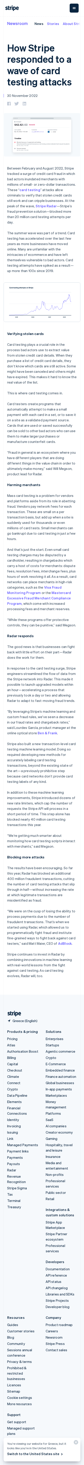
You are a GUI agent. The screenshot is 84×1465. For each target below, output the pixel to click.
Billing (11, 1057)
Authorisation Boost (22, 1051)
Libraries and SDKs (60, 1294)
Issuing (12, 1132)
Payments (15, 1157)
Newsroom (17, 23)
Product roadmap (59, 1324)
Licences (14, 1385)
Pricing (12, 1038)
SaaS (50, 1119)
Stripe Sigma (17, 1188)
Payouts (13, 1163)
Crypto (12, 1089)
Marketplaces (56, 1095)
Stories (53, 23)
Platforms (53, 1113)
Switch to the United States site (33, 1454)
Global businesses (60, 1083)
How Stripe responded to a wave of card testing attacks (39, 65)
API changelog (57, 1288)
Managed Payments (22, 1145)
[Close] (75, 1443)
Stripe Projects (57, 1300)
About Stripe (73, 23)
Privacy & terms (19, 1361)
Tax (10, 1194)
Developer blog (58, 1306)
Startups (52, 1045)
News (38, 23)
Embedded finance (60, 1070)
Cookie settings (19, 1397)
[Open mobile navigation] (74, 8)
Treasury (14, 1207)
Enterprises (55, 1038)
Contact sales (56, 1350)
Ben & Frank (47, 733)
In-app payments (59, 1089)
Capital (12, 1064)
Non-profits (55, 1174)
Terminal (14, 1200)
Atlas (11, 1045)
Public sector (56, 1192)
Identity (13, 1119)
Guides (12, 1324)
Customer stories (20, 1331)
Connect (13, 1083)
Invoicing (14, 1126)
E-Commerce (56, 1064)
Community (16, 1343)
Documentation (58, 1269)
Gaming (52, 1138)
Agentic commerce (60, 1051)
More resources (19, 1404)
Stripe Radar (46, 206)
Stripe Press (55, 1343)
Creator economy (59, 1132)
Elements (14, 1101)
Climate (13, 1076)
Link (10, 1138)
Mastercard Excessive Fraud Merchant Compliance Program (39, 598)
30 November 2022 (22, 95)
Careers (52, 1331)
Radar (11, 1170)
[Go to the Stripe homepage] (12, 1013)
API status (54, 1281)
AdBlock (65, 943)
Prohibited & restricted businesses (16, 1373)
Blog (10, 1337)
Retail (50, 1199)
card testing (29, 190)
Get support (16, 1422)
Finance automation (61, 1076)
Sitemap (13, 1391)
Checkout (14, 1070)
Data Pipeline (17, 1095)
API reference (56, 1275)
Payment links (18, 1151)
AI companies (56, 1126)
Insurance (53, 1156)
